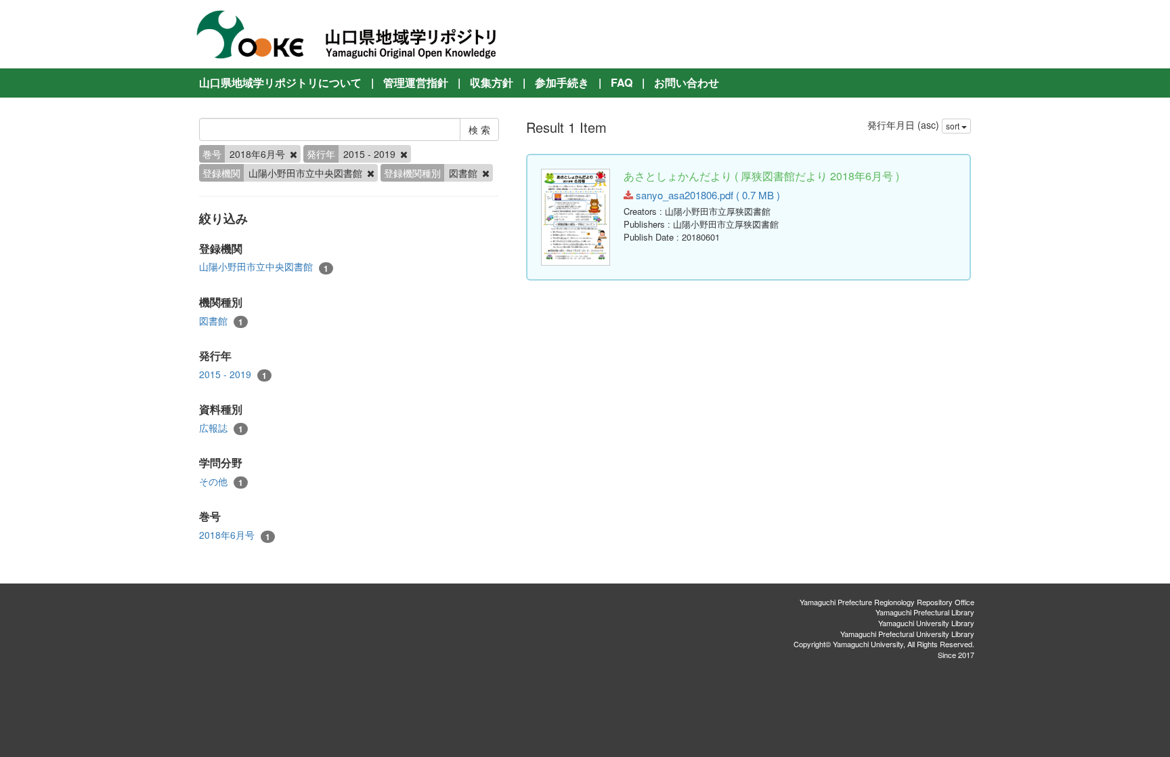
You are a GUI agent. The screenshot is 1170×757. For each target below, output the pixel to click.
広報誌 (221, 428)
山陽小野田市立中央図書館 (263, 267)
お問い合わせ (686, 82)
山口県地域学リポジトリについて (280, 82)
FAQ (621, 82)
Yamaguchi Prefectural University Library (907, 633)
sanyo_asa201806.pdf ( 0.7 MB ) (706, 195)
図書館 (221, 321)
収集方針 (491, 82)
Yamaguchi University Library (926, 622)
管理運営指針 (415, 82)
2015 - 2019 (233, 374)
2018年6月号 (234, 535)
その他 (221, 481)
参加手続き (562, 82)
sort (953, 125)
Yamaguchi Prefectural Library (924, 612)
